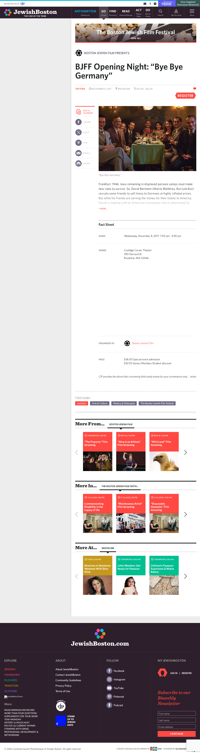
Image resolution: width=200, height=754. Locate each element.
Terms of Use (62, 691)
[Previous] (77, 452)
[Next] (184, 452)
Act (139, 12)
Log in (173, 673)
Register (187, 673)
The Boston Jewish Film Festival (135, 32)
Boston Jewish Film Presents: (107, 53)
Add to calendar (88, 111)
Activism (10, 691)
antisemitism (85, 12)
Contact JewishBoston (67, 674)
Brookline (108, 548)
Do (147, 12)
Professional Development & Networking (21, 733)
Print (87, 163)
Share (87, 122)
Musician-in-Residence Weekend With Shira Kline (97, 568)
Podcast (118, 705)
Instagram (119, 679)
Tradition (11, 685)
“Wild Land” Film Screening (161, 443)
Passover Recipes (25, 709)
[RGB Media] (156, 748)
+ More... (103, 208)
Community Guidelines (68, 680)
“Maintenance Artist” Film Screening (130, 505)
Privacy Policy (63, 685)
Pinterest (119, 696)
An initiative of (12, 4)
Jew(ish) (81, 403)
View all (136, 38)
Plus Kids (10, 680)
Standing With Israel (16, 728)
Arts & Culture (99, 403)
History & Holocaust (124, 403)
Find (113, 12)
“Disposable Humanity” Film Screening (160, 506)
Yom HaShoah (12, 719)
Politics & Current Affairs (19, 725)
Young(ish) (12, 674)
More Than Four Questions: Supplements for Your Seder (21, 714)
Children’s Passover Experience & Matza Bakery (162, 568)
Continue (176, 733)
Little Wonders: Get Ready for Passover (129, 567)
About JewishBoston (66, 669)
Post (86, 132)
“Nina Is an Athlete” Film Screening (129, 443)
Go (103, 12)
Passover (9, 709)
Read (126, 12)
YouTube (119, 688)
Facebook (119, 670)
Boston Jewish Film (142, 343)
